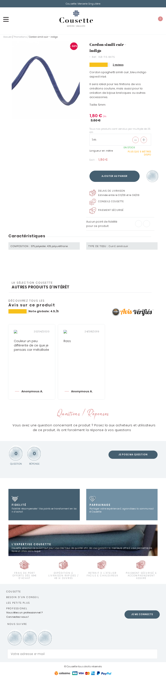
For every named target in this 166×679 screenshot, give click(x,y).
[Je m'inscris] (153, 654)
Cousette (13, 591)
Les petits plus (18, 603)
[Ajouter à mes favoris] (153, 176)
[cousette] (76, 18)
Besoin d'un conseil (22, 597)
